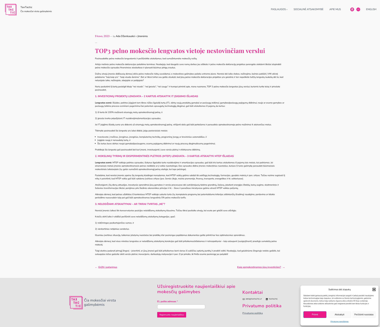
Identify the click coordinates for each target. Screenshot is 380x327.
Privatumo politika (252, 313)
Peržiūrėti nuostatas (364, 314)
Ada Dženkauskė (125, 36)
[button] (374, 289)
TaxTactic (26, 7)
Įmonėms (143, 36)
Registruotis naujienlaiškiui (171, 314)
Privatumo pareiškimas (340, 321)
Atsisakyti (339, 314)
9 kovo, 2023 (102, 36)
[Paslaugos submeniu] (287, 9)
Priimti (315, 314)
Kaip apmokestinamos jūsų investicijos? (259, 267)
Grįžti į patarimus (107, 267)
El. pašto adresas (167, 301)
